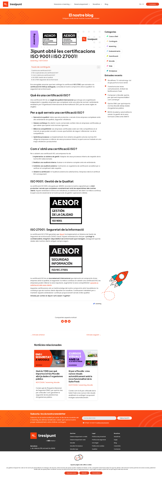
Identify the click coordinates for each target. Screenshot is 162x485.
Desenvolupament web (78, 440)
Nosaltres (117, 437)
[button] (70, 4)
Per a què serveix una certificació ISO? (45, 73)
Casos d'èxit (113, 36)
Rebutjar (84, 473)
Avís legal (95, 443)
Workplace (113, 71)
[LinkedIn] (66, 321)
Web (110, 66)
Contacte (117, 449)
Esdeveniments (114, 51)
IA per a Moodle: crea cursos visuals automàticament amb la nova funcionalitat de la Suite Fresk (80, 376)
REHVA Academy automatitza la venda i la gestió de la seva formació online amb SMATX (120, 114)
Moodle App (74, 449)
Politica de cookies (98, 446)
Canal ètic (117, 446)
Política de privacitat (99, 437)
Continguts (113, 41)
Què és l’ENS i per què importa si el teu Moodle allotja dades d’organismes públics (49, 375)
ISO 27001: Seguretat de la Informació (45, 80)
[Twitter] (62, 321)
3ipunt (62, 234)
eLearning (34, 61)
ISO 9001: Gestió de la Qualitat (43, 77)
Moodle (56, 382)
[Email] (69, 321)
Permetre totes (71, 473)
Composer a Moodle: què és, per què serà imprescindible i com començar (119, 97)
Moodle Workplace (76, 446)
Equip (115, 440)
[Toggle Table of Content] (98, 67)
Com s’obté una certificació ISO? (44, 75)
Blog (115, 443)
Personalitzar (96, 473)
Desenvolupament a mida (78, 437)
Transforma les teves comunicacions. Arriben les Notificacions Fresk (118, 89)
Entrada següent (94, 335)
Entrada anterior (38, 335)
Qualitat (94, 449)
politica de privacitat (103, 423)
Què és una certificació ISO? (41, 71)
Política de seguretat (99, 440)
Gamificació (113, 56)
